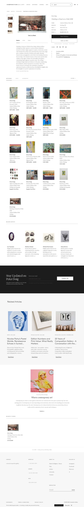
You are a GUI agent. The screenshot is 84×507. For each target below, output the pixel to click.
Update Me (65, 278)
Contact (51, 475)
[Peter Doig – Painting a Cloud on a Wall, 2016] (15, 199)
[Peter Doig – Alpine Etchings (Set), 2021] (15, 174)
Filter (72, 78)
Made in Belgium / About (55, 463)
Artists (28, 4)
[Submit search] (70, 4)
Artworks (34, 4)
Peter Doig (19, 11)
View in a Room (32, 35)
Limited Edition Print (65, 23)
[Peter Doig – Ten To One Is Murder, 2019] (32, 147)
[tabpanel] (32, 59)
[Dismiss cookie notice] (71, 505)
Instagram (71, 463)
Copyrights (9, 502)
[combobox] (61, 4)
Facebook (71, 466)
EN (74, 4)
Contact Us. (67, 57)
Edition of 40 (63, 30)
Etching (62, 25)
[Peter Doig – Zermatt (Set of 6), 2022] (32, 174)
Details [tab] (18, 40)
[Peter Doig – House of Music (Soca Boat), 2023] (65, 147)
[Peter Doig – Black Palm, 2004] (65, 120)
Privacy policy (39, 502)
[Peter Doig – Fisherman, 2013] (15, 120)
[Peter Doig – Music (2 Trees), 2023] (48, 147)
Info (47, 4)
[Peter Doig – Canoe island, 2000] (15, 147)
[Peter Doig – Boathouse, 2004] (65, 174)
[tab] (9, 79)
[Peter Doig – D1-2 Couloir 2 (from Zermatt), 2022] (15, 93)
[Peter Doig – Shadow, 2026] (48, 93)
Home (8, 11)
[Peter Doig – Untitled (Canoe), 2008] (48, 174)
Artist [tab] (24, 40)
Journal (41, 4)
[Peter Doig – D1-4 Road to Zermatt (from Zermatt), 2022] (32, 120)
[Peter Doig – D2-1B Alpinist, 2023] (32, 93)
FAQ (50, 466)
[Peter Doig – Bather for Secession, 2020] (48, 120)
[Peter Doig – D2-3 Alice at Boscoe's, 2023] (65, 93)
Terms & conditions (23, 502)
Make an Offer (64, 41)
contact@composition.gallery (12, 463)
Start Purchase (64, 36)
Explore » (42, 411)
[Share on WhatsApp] (65, 47)
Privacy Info (67, 505)
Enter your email (33, 276)
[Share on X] (60, 47)
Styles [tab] (29, 40)
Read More (11, 357)
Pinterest (71, 469)
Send (73, 489)
